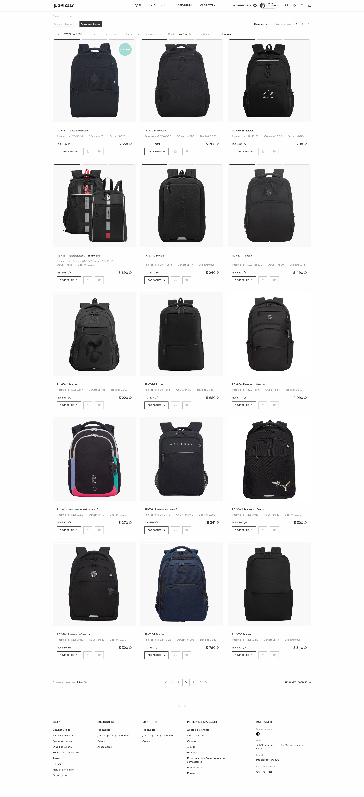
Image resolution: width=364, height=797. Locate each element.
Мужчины (184, 5)
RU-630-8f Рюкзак (243, 130)
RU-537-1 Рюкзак (242, 634)
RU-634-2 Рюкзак (154, 255)
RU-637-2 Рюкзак (154, 384)
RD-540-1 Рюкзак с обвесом (73, 634)
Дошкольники (61, 729)
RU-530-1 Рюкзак (154, 634)
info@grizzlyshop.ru (267, 760)
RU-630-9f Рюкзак (155, 130)
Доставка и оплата (198, 729)
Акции (191, 747)
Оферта (192, 741)
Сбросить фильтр (63, 24)
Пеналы (57, 764)
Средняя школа (62, 741)
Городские (103, 729)
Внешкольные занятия (66, 752)
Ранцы (57, 758)
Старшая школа (62, 747)
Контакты (193, 773)
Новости (192, 752)
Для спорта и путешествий (113, 735)
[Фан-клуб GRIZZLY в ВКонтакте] (258, 771)
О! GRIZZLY (207, 5)
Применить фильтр (90, 24)
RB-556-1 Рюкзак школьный (160, 509)
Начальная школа (63, 735)
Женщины (159, 5)
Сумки (101, 741)
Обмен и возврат (197, 735)
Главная (56, 16)
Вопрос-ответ (195, 767)
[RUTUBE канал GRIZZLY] (270, 771)
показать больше (296, 682)
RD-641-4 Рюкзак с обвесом (248, 384)
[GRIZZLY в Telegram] (264, 771)
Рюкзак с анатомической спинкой (77, 509)
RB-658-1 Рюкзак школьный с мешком (79, 255)
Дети (138, 5)
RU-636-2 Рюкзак (67, 384)
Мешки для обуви (63, 769)
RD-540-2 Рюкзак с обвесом (248, 509)
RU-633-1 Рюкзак (242, 255)
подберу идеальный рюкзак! (271, 5)
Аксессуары (60, 775)
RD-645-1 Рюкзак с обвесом (73, 130)
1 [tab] (67, 39)
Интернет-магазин (202, 722)
